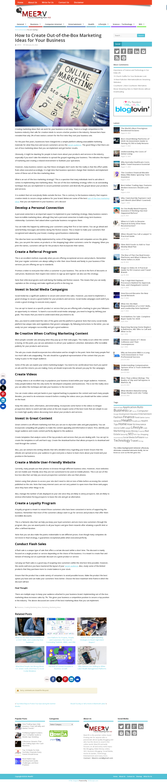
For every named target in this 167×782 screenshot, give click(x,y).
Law (122, 427)
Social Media (128, 437)
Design (116, 414)
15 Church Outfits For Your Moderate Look (130, 76)
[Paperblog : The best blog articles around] (55, 742)
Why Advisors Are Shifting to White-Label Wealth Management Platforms (92, 667)
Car (130, 410)
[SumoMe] (77, 679)
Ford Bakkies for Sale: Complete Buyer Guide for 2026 (135, 317)
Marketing (45, 607)
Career (134, 411)
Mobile (128, 431)
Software (139, 437)
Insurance (141, 424)
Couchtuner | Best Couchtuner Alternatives (130, 85)
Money (134, 431)
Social (117, 44)
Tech (146, 437)
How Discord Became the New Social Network (134, 294)
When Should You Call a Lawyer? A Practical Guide (136, 235)
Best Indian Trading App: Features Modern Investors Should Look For (136, 187)
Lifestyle (102, 24)
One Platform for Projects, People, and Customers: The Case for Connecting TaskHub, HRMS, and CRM (60, 639)
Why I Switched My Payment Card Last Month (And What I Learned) (136, 199)
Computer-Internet (53, 24)
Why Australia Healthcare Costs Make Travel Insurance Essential (135, 163)
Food (137, 417)
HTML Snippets (74, 781)
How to (131, 424)
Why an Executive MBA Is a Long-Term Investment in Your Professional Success (135, 354)
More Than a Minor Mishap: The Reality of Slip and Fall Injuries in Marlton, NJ (135, 380)
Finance (128, 417)
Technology (122, 440)
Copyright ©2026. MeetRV (24, 776)
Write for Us (48, 2)
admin (19, 45)
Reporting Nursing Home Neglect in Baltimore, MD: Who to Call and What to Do (136, 329)
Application (130, 407)
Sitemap (139, 776)
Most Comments (121, 64)
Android (116, 407)
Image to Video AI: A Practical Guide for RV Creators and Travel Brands (136, 270)
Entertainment (75, 24)
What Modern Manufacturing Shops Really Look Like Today (134, 391)
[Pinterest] (65, 679)
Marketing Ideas (55, 607)
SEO (140, 24)
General (20, 24)
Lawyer (128, 428)
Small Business (118, 437)
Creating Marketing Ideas (32, 607)
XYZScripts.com (93, 781)
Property (141, 431)
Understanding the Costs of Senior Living (133, 152)
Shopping (144, 434)
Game (142, 417)
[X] (59, 679)
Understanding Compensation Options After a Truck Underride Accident (135, 367)
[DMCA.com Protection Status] (58, 737)
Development (124, 414)
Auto (140, 407)
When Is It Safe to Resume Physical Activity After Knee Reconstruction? (133, 223)
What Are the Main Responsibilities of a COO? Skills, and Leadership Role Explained (29, 639)
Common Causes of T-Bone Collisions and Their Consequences (133, 341)
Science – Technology (122, 24)
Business (34, 24)
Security (124, 434)
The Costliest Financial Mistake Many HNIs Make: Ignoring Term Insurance (135, 174)
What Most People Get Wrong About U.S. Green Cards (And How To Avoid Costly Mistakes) (30, 668)
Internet (117, 428)
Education (134, 414)
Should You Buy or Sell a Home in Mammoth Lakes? (88, 704)
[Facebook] (53, 679)
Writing (141, 441)
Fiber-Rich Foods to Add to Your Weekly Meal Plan (135, 245)
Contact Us (64, 2)
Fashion (118, 417)
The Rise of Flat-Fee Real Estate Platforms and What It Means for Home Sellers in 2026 (136, 257)
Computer (142, 410)
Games (147, 417)
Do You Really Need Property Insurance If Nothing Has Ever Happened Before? (134, 210)
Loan (145, 428)
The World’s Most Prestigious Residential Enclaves (134, 129)
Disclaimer (79, 2)
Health (91, 24)
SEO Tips (137, 434)
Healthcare (137, 421)
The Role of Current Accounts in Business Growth (61, 667)
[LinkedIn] (71, 679)
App (121, 407)
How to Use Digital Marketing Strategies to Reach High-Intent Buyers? (92, 639)
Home (20, 2)
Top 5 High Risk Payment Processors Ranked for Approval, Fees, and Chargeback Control (136, 282)
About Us (32, 2)
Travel (134, 440)
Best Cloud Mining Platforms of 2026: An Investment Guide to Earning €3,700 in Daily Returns (135, 141)
